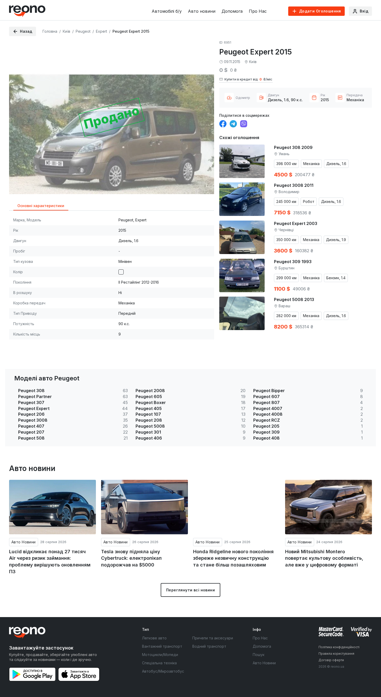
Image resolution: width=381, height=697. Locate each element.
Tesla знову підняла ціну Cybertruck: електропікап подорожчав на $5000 (131, 558)
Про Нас (258, 11)
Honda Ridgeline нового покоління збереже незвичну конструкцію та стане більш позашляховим (233, 558)
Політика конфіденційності (339, 647)
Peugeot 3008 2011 (293, 185)
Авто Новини (23, 542)
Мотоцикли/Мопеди (160, 654)
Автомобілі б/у (167, 11)
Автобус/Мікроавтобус (163, 671)
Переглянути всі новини (190, 590)
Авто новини (201, 11)
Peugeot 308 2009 (293, 147)
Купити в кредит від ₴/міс (248, 79)
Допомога (232, 11)
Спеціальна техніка (159, 663)
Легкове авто (154, 638)
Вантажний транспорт (162, 646)
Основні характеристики (40, 205)
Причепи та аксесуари (212, 638)
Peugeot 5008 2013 (294, 299)
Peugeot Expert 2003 (295, 223)
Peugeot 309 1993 (293, 261)
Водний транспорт (209, 646)
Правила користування (336, 653)
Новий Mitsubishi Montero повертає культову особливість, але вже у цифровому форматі (324, 558)
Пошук (258, 654)
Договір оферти (331, 660)
